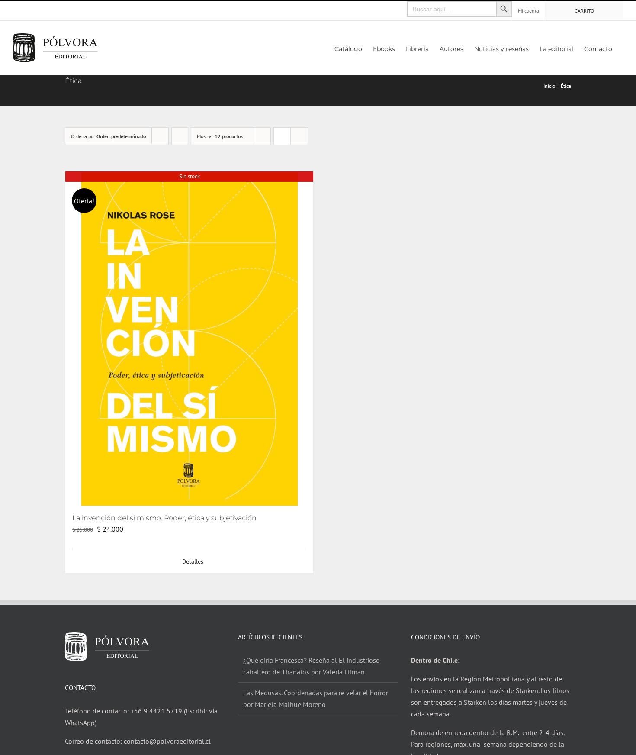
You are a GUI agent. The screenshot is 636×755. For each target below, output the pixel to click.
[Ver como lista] (299, 136)
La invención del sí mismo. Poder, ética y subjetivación (164, 518)
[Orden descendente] (179, 136)
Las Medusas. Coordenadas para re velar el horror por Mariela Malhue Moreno (315, 698)
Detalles (192, 561)
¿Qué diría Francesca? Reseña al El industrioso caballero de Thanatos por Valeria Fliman (311, 666)
